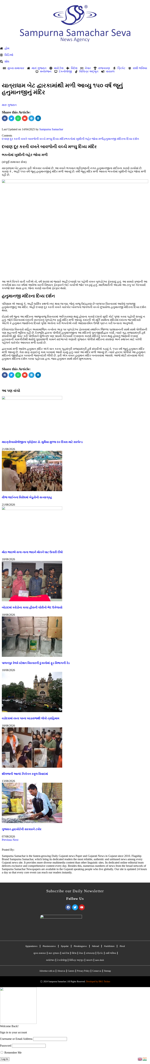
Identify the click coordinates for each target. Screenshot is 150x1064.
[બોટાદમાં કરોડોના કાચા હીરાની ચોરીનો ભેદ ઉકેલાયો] (32, 600)
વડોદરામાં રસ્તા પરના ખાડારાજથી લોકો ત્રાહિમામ (30, 718)
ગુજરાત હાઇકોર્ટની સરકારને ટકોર (21, 829)
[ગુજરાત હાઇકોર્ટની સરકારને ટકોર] (32, 822)
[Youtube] (82, 907)
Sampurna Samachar (51, 129)
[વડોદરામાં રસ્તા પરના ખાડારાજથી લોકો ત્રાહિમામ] (32, 711)
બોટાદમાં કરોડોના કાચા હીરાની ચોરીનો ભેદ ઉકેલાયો (32, 607)
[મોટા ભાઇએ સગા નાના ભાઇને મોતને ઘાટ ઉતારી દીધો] (32, 509)
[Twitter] (75, 907)
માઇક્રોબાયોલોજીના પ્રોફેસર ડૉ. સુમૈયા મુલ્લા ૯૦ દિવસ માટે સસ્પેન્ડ (42, 441)
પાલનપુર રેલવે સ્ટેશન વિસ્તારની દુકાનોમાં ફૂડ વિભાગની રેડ (36, 662)
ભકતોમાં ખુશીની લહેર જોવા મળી (84, 138)
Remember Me (13, 1052)
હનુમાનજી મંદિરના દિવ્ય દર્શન (121, 138)
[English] (140, 1058)
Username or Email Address (16, 1038)
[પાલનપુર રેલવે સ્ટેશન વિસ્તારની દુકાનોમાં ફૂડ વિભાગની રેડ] (32, 655)
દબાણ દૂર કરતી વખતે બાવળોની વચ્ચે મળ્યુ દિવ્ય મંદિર (33, 138)
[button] (5, 118)
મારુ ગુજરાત (9, 104)
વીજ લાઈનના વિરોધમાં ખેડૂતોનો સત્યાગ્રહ (27, 497)
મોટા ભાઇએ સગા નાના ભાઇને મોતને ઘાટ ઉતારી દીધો (32, 552)
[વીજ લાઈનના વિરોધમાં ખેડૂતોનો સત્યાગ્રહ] (32, 490)
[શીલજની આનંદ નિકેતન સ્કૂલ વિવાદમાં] (32, 766)
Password (5, 1045)
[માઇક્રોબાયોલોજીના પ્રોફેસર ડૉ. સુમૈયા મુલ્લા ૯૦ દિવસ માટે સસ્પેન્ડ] (32, 398)
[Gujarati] (144, 1058)
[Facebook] (68, 907)
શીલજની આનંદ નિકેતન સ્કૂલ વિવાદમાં (25, 773)
